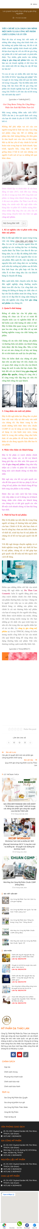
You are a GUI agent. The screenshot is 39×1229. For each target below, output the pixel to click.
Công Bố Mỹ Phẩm (11, 1112)
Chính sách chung (10, 1072)
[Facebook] (13, 1054)
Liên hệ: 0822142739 (19, 959)
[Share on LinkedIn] (25, 743)
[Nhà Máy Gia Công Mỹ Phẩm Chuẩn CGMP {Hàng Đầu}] (5, 931)
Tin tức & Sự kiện (21, 18)
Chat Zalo (12, 1228)
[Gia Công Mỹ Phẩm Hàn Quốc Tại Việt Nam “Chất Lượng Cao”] (5, 910)
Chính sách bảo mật (11, 1082)
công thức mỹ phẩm (24, 241)
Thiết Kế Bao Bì (10, 1117)
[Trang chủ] (13, 18)
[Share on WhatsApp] (30, 743)
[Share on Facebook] (14, 743)
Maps (4, 1228)
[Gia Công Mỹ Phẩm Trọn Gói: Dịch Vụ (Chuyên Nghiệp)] (5, 900)
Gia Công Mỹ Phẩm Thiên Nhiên (16, 1107)
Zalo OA (34, 1228)
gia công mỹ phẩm (25, 77)
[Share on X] (9, 743)
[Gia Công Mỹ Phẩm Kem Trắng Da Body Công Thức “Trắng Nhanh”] (5, 921)
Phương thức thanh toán (13, 1077)
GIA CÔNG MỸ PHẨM (11, 1140)
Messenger (27, 1228)
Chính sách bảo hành (12, 1086)
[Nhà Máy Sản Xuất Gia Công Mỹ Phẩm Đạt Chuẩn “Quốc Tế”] (5, 942)
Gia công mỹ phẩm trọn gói (14, 1102)
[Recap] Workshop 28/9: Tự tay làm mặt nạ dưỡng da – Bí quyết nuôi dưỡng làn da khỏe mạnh (19, 846)
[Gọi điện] (19, 1224)
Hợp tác (7, 1067)
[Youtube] (19, 1054)
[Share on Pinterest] (19, 743)
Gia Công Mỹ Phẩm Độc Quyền (16, 1098)
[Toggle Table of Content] (22, 223)
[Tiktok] (25, 1054)
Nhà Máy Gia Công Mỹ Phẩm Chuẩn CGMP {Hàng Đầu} (19, 883)
